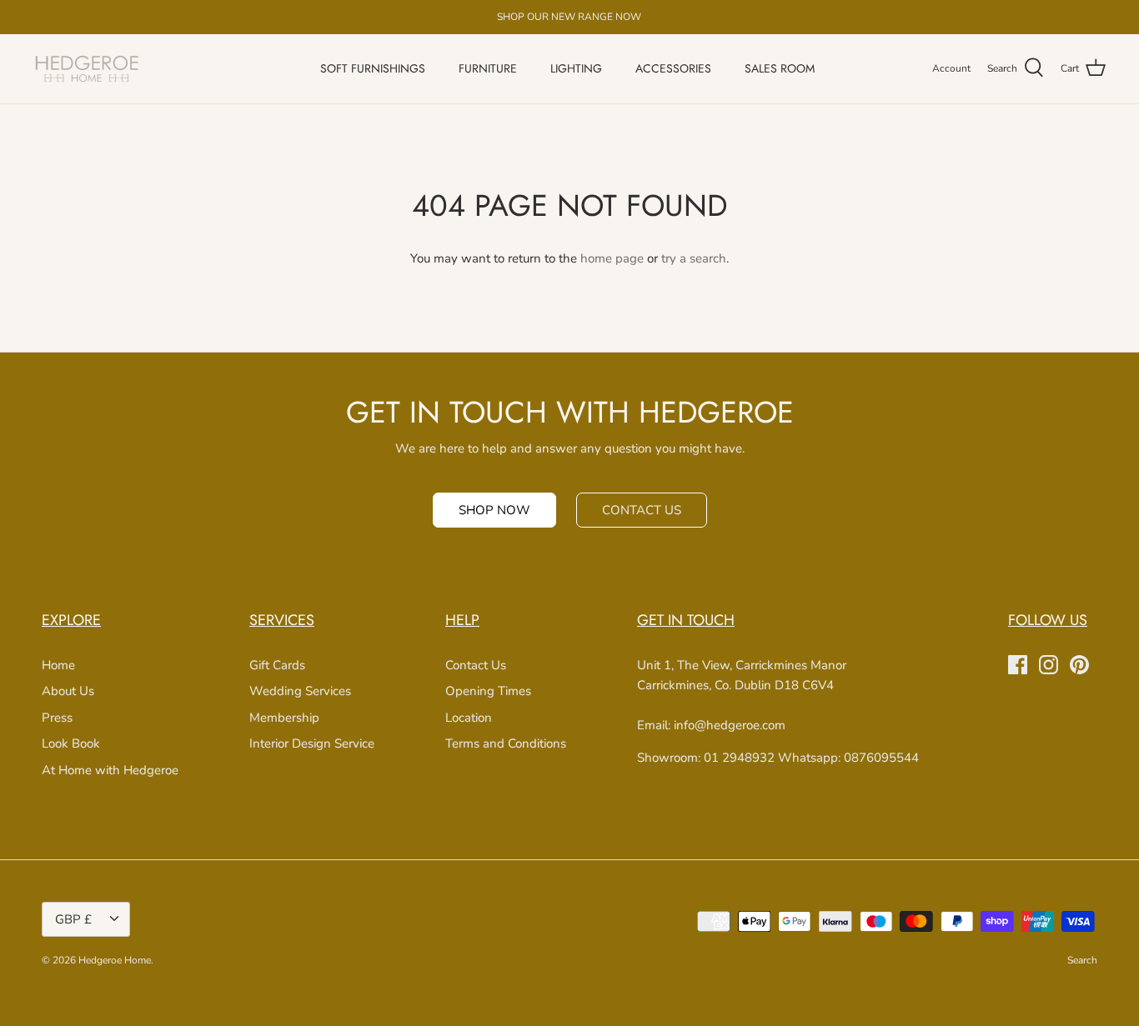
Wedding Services (300, 691)
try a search (693, 258)
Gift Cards (277, 665)
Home (58, 665)
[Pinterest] (1079, 664)
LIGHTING (576, 68)
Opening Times (488, 691)
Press (57, 717)
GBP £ (73, 919)
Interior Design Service (311, 743)
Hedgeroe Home (114, 960)
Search (1082, 960)
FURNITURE (488, 68)
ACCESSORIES (673, 68)
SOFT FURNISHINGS (372, 68)
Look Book (71, 743)
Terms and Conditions (505, 743)
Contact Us (475, 665)
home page (612, 258)
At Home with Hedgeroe (110, 770)
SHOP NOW (494, 510)
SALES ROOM (780, 68)
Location (468, 717)
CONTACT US (641, 510)
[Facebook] (1017, 664)
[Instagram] (1048, 664)
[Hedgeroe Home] (87, 69)
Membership (284, 717)
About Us (68, 691)
